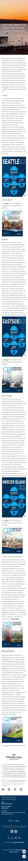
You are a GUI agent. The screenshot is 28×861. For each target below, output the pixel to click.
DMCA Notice (14, 852)
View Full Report (7, 199)
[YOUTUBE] (15, 838)
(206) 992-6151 (5, 808)
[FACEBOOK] (8, 838)
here (6, 203)
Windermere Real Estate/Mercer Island (18, 780)
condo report (15, 619)
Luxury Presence (18, 842)
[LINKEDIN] (19, 838)
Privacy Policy (21, 850)
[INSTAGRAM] (12, 838)
